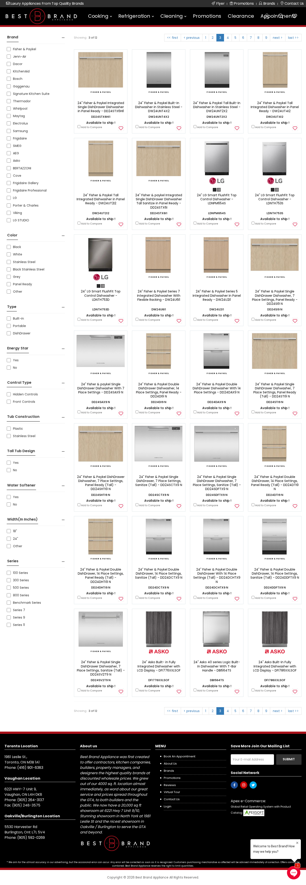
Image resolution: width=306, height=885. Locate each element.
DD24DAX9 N (216, 402)
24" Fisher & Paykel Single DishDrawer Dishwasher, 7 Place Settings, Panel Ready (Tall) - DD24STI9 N (274, 390)
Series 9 (19, 617)
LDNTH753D (100, 309)
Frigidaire (20, 138)
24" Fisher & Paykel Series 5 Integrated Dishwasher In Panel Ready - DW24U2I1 (217, 295)
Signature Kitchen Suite (31, 94)
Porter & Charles (26, 205)
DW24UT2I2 (100, 213)
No (15, 368)
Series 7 (19, 610)
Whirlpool (20, 109)
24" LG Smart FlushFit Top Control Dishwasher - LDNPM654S (217, 199)
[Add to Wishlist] (121, 128)
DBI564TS (217, 680)
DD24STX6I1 (158, 213)
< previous (192, 37)
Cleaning (171, 16)
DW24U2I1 (216, 309)
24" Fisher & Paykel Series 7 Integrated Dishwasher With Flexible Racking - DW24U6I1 (158, 295)
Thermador (22, 101)
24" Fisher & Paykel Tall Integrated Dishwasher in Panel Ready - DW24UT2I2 (101, 199)
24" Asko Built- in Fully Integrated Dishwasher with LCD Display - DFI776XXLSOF (159, 666)
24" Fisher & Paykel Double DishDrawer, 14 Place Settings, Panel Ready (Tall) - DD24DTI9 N (275, 483)
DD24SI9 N (274, 309)
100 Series (20, 573)
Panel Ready (22, 284)
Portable (19, 326)
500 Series (21, 588)
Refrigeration (134, 16)
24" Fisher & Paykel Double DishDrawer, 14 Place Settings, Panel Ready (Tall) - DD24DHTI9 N (101, 575)
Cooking (98, 16)
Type (11, 307)
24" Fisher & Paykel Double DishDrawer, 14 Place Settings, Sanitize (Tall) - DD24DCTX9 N (158, 573)
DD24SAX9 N (101, 402)
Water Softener (21, 485)
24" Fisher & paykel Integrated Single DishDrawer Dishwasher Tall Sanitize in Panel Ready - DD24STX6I (158, 201)
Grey (16, 277)
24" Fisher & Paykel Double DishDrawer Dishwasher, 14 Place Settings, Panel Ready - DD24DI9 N (158, 390)
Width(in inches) (22, 519)
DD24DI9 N (158, 402)
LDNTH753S (275, 213)
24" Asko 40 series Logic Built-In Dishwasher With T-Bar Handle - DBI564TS (217, 666)
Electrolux (20, 123)
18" (15, 531)
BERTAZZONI (22, 168)
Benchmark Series (27, 603)
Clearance (241, 16)
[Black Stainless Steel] (215, 189)
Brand (12, 37)
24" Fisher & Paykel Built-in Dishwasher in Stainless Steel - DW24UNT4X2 (158, 107)
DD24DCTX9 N (158, 587)
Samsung (20, 131)
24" (15, 539)
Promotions (207, 16)
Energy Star (17, 348)
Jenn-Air (19, 56)
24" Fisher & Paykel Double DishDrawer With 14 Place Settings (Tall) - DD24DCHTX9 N (216, 575)
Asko (16, 161)
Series (12, 561)
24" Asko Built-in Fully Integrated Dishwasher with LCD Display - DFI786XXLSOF (275, 666)
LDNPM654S (217, 213)
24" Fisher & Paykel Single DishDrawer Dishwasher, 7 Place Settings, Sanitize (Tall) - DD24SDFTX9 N (217, 483)
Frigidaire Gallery (26, 183)
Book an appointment (179, 756)
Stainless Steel (24, 262)
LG (15, 198)
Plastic (18, 429)
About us (170, 763)
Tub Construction (23, 416)
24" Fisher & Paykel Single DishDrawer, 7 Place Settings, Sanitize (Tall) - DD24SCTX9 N (158, 481)
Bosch (17, 79)
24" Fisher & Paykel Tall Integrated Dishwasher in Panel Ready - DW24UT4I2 (275, 107)
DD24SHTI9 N (100, 495)
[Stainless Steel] (219, 189)
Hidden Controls (25, 394)
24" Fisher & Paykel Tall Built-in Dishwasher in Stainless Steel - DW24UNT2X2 (216, 107)
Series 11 (19, 625)
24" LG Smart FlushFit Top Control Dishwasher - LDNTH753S (275, 199)
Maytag (19, 116)
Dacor (17, 64)
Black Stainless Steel (28, 269)
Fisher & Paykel (24, 49)
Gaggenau (21, 86)
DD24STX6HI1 (100, 117)
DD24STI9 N (274, 402)
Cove (17, 176)
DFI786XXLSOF (274, 680)
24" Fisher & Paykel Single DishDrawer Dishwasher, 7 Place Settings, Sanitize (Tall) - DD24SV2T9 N (101, 668)
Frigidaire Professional (30, 190)
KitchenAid (21, 71)
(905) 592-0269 (31, 837)
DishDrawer (21, 333)
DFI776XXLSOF (158, 680)
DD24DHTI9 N (100, 587)
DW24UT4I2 (274, 117)
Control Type (19, 382)
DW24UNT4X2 (159, 117)
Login (167, 806)
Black (17, 247)
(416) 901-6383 (30, 767)
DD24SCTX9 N (159, 495)
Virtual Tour (172, 792)
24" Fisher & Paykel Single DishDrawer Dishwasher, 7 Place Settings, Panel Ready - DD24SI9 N (274, 297)
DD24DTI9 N (274, 495)
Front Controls (24, 402)
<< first (172, 37)
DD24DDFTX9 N (275, 587)
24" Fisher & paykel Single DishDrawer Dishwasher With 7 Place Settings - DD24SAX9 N (100, 388)
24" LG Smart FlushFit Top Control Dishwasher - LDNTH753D (101, 295)
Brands (169, 771)
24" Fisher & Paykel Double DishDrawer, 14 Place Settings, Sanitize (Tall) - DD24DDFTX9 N (274, 573)
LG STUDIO (21, 220)
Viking (17, 213)
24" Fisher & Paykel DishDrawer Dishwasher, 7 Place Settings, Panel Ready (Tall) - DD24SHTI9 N (101, 483)
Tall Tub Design (21, 451)
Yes (16, 360)
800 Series (21, 595)
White (17, 254)
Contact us (172, 799)
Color (12, 235)
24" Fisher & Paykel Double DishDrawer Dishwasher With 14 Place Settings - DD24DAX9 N (217, 388)
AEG (16, 153)
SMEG (17, 146)
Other (17, 292)
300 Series (21, 580)
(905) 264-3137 (30, 799)
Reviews (170, 785)
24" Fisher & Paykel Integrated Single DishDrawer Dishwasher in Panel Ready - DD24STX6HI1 (101, 107)
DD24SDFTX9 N (217, 495)
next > (277, 37)
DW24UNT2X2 (217, 117)
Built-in (18, 318)
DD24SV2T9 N (101, 680)
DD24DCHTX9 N (216, 587)
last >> (293, 37)
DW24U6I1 (158, 309)
